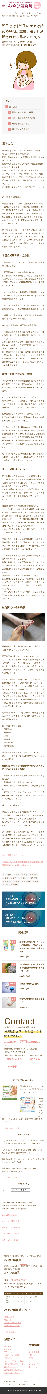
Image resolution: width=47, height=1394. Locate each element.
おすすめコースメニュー (13, 1370)
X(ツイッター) (34, 1367)
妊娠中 (33, 45)
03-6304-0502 (18, 1280)
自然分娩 (8, 881)
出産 (17, 875)
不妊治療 (8, 875)
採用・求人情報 (10, 1332)
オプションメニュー (12, 1373)
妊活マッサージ (10, 1367)
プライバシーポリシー (10, 1384)
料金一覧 (7, 1320)
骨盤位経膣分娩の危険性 (22, 112)
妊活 (14, 878)
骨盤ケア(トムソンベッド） (14, 1364)
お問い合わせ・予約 (12, 1326)
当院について (9, 1317)
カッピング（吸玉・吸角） (14, 1361)
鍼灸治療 (7, 1346)
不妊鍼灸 (7, 1349)
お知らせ (32, 1355)
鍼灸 (36, 881)
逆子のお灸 (8, 1352)
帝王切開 (33, 878)
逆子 (17, 881)
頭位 (6, 884)
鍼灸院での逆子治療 (20, 129)
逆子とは (13, 106)
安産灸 (23, 878)
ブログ (31, 1358)
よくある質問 (34, 1352)
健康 (25, 45)
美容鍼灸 (7, 1358)
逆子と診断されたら (20, 123)
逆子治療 (27, 881)
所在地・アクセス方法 (12, 1323)
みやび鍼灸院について (10, 1381)
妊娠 (25, 875)
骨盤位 (15, 884)
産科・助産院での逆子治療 (23, 118)
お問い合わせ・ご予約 (27, 1384)
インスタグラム (34, 1364)
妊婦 (6, 878)
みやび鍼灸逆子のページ (12, 855)
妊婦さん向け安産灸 (12, 1355)
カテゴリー (6, 1190)
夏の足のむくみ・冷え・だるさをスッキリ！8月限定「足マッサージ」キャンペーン (32, 1089)
